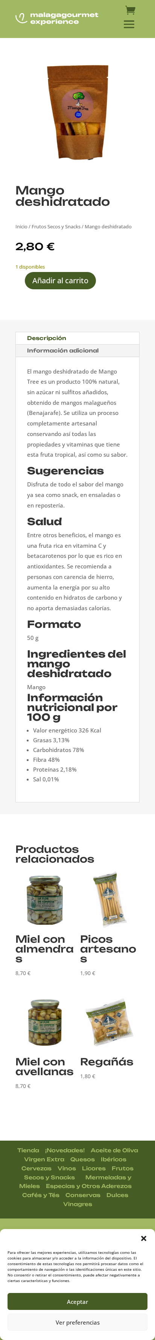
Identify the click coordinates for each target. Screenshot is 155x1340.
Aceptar (77, 1301)
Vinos (67, 1168)
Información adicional (63, 350)
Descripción (46, 338)
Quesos (82, 1159)
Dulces (117, 1195)
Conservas (82, 1195)
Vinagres (77, 1204)
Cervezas (36, 1168)
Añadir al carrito (60, 280)
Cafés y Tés (40, 1195)
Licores (94, 1168)
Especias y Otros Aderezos (89, 1186)
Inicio (21, 226)
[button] (143, 1238)
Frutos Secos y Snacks (56, 226)
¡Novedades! (65, 1150)
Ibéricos (113, 1159)
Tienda (28, 1150)
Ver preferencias (78, 1322)
